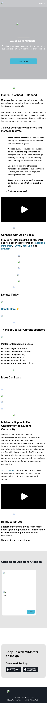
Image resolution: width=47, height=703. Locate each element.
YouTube (27, 245)
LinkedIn (5, 248)
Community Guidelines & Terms (23, 697)
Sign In (42, 3)
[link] (19, 593)
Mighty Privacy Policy (32, 700)
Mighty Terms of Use (14, 700)
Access (30, 612)
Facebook (39, 242)
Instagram (6, 245)
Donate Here (8, 309)
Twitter (17, 245)
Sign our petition (8, 470)
